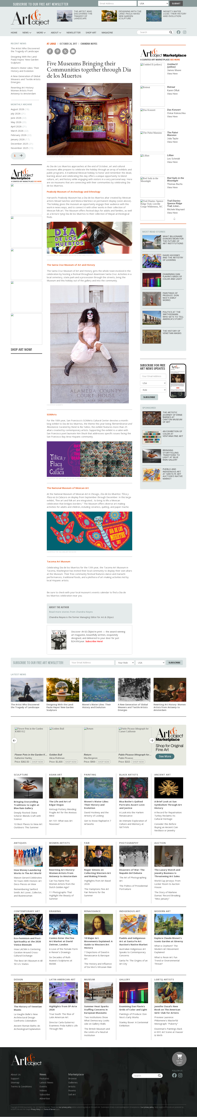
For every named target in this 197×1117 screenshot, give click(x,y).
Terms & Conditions (21, 1086)
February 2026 (18, 135)
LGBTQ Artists (164, 979)
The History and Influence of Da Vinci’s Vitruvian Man (98, 965)
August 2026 (17, 109)
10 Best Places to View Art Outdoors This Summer (28, 826)
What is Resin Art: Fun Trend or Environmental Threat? (166, 960)
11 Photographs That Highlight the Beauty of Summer (61, 895)
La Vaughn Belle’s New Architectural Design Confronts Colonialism (26, 1017)
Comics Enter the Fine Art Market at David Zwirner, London (61, 941)
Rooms (72, 1090)
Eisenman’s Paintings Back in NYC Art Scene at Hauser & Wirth (168, 1032)
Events (43, 1086)
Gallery (124, 979)
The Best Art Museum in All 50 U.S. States (28, 962)
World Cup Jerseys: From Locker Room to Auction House (167, 884)
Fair (87, 842)
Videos (43, 1090)
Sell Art (72, 1094)
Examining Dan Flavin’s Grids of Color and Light (172, 276)
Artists (71, 1086)
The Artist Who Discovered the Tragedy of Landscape (83, 15)
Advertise (45, 1098)
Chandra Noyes (88, 43)
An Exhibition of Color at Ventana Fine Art (173, 433)
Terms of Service (49, 1109)
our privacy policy (65, 1107)
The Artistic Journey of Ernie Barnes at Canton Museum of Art (172, 417)
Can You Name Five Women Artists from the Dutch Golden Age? (62, 884)
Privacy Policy (35, 1109)
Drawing (55, 911)
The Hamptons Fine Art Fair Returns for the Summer (96, 892)
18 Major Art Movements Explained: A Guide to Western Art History (98, 942)
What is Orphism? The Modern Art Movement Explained (166, 949)
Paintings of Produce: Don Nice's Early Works (171, 297)
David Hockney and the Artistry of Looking (173, 257)
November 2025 (19, 147)
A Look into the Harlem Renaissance (131, 814)
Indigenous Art (130, 911)
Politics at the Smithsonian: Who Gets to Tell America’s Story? (173, 315)
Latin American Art (62, 979)
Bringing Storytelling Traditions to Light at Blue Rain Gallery (171, 455)
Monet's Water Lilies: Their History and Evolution (174, 14)
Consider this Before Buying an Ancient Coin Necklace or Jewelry (166, 827)
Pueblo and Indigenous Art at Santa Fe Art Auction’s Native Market (173, 474)
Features (44, 1078)
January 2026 (18, 139)
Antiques (20, 842)
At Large (51, 43)
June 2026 (16, 117)
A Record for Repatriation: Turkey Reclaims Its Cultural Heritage (168, 815)
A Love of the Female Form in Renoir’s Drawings (63, 950)
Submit (176, 3)
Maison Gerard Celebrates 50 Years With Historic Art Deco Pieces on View (28, 881)
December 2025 (19, 143)
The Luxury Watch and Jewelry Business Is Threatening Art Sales (167, 873)
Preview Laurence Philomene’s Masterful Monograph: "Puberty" (166, 1020)
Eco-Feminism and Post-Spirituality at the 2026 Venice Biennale (27, 941)
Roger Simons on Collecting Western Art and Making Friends (97, 873)
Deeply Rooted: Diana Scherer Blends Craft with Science (27, 816)
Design (18, 979)
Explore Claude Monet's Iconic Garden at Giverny (168, 939)
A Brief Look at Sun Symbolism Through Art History (168, 804)
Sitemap (15, 1082)
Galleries (73, 1082)
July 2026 (15, 113)
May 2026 (16, 122)
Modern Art (162, 911)
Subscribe (149, 397)
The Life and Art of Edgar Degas (60, 803)
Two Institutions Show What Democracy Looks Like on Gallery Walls (96, 1020)
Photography (128, 842)
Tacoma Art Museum (58, 561)
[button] (50, 51)
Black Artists (128, 774)
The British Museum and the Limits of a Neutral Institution (97, 1032)
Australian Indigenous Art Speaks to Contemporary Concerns (132, 952)
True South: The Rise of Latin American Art (61, 1015)
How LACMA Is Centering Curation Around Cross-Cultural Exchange (27, 952)
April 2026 (16, 126)
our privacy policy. (148, 1107)
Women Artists (59, 842)
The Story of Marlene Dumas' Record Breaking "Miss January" (167, 895)
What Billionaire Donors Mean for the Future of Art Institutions (173, 240)
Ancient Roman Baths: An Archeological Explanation (27, 1027)
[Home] (30, 17)
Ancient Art (162, 774)
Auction (160, 842)
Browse (72, 1078)
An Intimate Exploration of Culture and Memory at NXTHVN (133, 824)
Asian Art (55, 774)
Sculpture (21, 774)
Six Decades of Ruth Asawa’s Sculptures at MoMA (60, 960)
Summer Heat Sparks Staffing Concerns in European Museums (96, 1009)
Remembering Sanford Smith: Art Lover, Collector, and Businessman (28, 892)
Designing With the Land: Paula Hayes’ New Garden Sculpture (130, 15)
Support (15, 1078)
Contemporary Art (27, 911)
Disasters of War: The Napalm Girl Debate (132, 871)
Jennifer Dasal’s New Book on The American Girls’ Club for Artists (167, 1009)
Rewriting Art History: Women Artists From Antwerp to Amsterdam (23, 90)
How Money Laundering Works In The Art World (27, 871)
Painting (90, 774)
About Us (16, 1074)
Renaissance (92, 911)
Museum (89, 979)
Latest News (18, 674)
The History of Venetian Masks (172, 332)
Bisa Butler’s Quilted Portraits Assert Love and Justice (132, 804)
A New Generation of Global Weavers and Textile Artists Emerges (25, 79)
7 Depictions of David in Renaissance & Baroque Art (96, 955)
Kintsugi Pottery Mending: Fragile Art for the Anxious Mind (63, 812)
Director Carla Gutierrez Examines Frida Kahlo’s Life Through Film (63, 1025)
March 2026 (17, 130)
